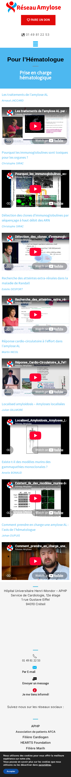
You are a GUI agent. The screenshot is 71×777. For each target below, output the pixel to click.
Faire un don (40, 20)
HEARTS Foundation (36, 742)
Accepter (11, 771)
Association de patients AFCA (35, 731)
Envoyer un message (35, 683)
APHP (35, 726)
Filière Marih (35, 748)
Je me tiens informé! (35, 694)
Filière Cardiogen (35, 737)
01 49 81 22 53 (37, 34)
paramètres (45, 765)
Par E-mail (35, 672)
